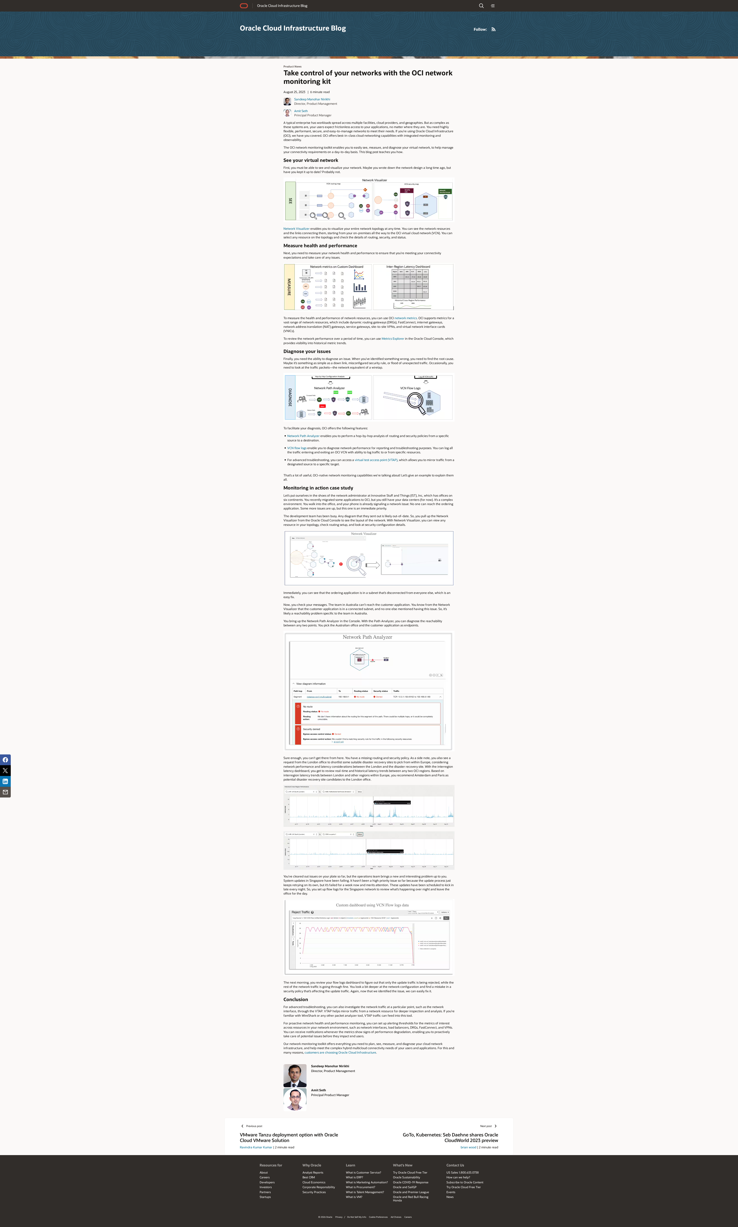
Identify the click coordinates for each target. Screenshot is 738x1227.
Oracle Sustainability (406, 1177)
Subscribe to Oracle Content (464, 1182)
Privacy (338, 1216)
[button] (481, 5)
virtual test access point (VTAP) (376, 460)
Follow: (480, 29)
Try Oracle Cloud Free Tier (410, 1172)
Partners (265, 1192)
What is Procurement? (360, 1187)
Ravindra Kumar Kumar (256, 1147)
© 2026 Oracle (325, 1216)
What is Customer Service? (363, 1172)
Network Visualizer (296, 228)
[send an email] (5, 792)
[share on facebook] (5, 759)
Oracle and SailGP (404, 1187)
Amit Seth (301, 111)
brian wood (468, 1147)
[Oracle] (244, 5)
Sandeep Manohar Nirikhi (312, 99)
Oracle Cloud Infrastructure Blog (282, 5)
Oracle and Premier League (411, 1192)
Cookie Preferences (378, 1216)
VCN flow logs (297, 448)
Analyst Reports (313, 1172)
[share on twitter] (5, 770)
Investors (266, 1187)
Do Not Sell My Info (356, 1216)
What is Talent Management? (365, 1192)
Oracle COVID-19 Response (410, 1182)
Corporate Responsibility (319, 1187)
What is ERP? (354, 1177)
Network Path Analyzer (303, 436)
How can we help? (458, 1177)
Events (450, 1192)
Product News (292, 66)
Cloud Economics (314, 1182)
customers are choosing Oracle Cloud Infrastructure (340, 1052)
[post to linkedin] (5, 781)
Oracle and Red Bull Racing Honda (410, 1198)
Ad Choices (396, 1216)
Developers (267, 1182)
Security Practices (314, 1192)
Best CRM (309, 1177)
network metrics (406, 318)
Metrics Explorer (393, 338)
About (264, 1172)
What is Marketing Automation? (367, 1182)
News (450, 1197)
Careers (265, 1177)
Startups (265, 1197)
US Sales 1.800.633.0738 (462, 1172)
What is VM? (354, 1197)
